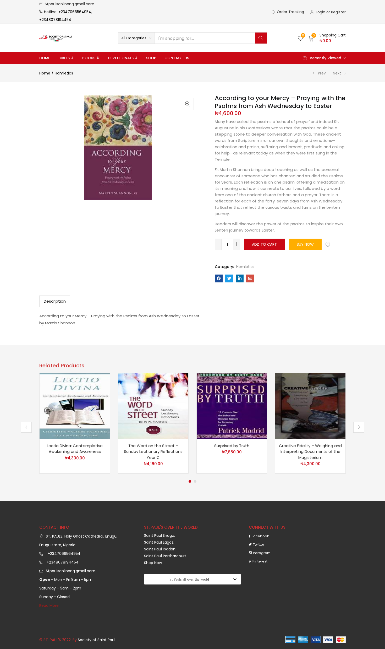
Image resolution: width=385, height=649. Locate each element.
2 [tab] (195, 481)
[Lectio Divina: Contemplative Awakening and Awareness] (75, 405)
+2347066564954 (63, 553)
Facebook (260, 536)
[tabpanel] (74, 423)
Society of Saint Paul (96, 639)
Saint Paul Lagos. (159, 542)
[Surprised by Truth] (232, 405)
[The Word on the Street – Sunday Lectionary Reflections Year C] (153, 405)
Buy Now (305, 244)
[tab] (54, 301)
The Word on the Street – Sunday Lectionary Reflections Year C (153, 451)
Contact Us (176, 58)
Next (337, 73)
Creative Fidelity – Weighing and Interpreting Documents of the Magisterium (310, 451)
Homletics (64, 73)
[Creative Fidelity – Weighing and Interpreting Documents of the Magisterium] (310, 405)
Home (44, 58)
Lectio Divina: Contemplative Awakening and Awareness (75, 448)
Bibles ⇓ (66, 58)
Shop (151, 58)
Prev (322, 73)
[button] (136, 38)
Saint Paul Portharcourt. (165, 556)
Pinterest (259, 561)
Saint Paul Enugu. (159, 535)
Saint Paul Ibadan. (160, 549)
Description (55, 301)
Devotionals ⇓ (123, 58)
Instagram (262, 552)
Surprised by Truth (231, 445)
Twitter (258, 544)
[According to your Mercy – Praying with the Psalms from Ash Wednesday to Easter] (219, 278)
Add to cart (264, 244)
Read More (49, 605)
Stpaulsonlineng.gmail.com (69, 4)
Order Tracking (290, 11)
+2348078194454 (62, 562)
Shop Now (153, 562)
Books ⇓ (91, 58)
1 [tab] (190, 481)
